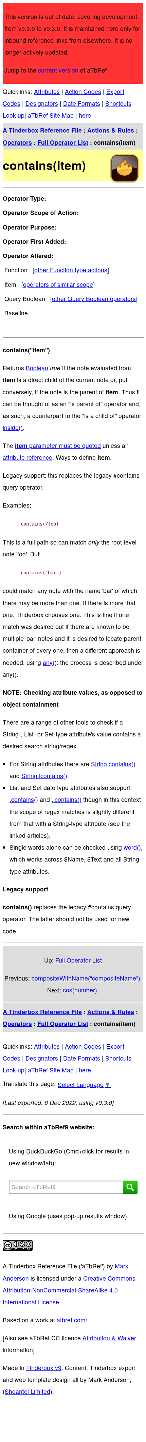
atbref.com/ (72, 1320)
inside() (13, 427)
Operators (17, 142)
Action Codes (83, 91)
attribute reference (27, 457)
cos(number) (80, 990)
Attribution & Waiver (109, 1338)
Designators (41, 103)
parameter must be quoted (58, 445)
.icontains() (66, 799)
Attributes (47, 91)
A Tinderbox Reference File (42, 130)
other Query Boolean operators (94, 298)
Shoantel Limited (27, 1391)
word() (132, 847)
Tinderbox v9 (43, 1367)
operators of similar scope (58, 284)
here (85, 115)
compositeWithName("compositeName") (86, 978)
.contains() (24, 799)
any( (49, 662)
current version (58, 70)
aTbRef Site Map (51, 115)
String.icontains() (44, 775)
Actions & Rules (110, 130)
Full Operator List (62, 142)
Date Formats (81, 103)
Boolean (37, 367)
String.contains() (113, 763)
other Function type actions (70, 269)
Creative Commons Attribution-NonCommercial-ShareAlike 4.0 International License (69, 1290)
